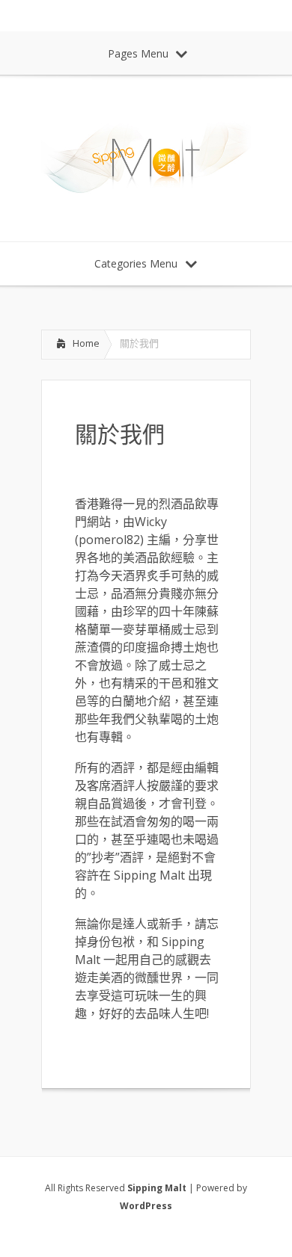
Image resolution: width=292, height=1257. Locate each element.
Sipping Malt (156, 1188)
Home (86, 343)
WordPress (146, 1205)
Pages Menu (138, 53)
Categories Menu (135, 263)
